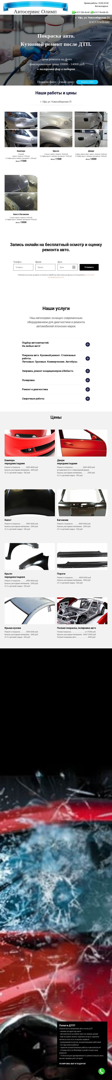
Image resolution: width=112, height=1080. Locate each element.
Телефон (17, 262)
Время (38, 262)
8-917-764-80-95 (101, 12)
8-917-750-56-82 (82, 12)
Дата (60, 262)
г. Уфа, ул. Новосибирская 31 (92, 17)
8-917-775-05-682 (99, 22)
